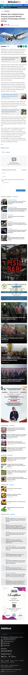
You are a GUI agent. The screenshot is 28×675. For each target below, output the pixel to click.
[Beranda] (1, 5)
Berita (5, 5)
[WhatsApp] (23, 46)
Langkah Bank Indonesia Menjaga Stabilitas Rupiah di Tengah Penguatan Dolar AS (16, 465)
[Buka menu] (26, 2)
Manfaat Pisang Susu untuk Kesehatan (16, 501)
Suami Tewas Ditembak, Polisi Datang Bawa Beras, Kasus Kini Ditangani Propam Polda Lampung (16, 548)
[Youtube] (9, 651)
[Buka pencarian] (1, 2)
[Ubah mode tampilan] (3, 2)
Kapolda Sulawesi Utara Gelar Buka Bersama (16, 217)
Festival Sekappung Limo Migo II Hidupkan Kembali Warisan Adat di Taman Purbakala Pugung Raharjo (14, 358)
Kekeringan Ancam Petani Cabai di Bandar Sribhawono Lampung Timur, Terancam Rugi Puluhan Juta (17, 459)
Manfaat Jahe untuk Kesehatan (14, 488)
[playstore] (12, 657)
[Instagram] (6, 651)
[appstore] (4, 657)
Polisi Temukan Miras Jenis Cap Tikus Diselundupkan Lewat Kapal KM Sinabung (17, 202)
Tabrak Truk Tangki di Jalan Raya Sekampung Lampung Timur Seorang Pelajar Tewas (14, 541)
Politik (10, 5)
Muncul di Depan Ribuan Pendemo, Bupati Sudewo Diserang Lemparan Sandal (16, 238)
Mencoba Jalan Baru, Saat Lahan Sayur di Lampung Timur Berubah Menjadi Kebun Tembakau (17, 472)
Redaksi (5, 24)
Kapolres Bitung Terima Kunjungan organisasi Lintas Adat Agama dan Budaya (10, 95)
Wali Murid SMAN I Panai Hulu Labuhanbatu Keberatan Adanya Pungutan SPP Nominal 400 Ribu (16, 520)
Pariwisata (4, 315)
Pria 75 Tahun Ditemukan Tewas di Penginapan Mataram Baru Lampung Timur (15, 568)
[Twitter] (21, 46)
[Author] (2, 25)
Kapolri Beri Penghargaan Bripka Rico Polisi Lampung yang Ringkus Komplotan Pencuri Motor (10, 110)
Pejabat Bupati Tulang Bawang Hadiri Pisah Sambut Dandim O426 (10, 58)
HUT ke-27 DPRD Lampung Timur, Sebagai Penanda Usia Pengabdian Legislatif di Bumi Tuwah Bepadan (17, 436)
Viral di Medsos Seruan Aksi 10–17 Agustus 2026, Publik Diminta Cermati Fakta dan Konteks (16, 534)
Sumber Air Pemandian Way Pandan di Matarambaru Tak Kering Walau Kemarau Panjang (17, 224)
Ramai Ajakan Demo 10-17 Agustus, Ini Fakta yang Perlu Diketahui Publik (14, 555)
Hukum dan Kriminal (18, 5)
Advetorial (6, 11)
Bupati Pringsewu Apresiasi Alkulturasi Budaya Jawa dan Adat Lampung (13, 380)
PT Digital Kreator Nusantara (9, 671)
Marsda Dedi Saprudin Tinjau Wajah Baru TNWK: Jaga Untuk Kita (14, 318)
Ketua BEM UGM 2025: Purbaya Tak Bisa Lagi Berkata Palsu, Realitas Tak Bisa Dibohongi (17, 231)
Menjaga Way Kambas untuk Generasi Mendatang (13, 338)
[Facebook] (19, 46)
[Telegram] (26, 46)
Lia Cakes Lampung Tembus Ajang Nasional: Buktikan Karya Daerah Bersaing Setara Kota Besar (17, 478)
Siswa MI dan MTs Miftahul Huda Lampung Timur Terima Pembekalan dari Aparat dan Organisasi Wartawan (15, 562)
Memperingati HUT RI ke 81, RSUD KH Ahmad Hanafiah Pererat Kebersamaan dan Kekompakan (16, 429)
